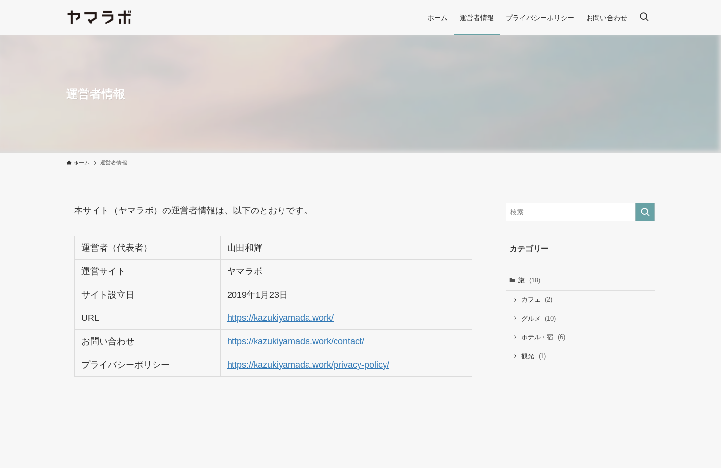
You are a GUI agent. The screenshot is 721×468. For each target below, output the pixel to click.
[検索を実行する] (645, 212)
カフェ (536, 299)
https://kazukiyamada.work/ (280, 318)
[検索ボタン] (644, 17)
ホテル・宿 (543, 337)
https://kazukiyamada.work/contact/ (295, 341)
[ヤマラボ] (99, 17)
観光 (533, 356)
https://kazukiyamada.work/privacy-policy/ (308, 365)
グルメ (538, 318)
